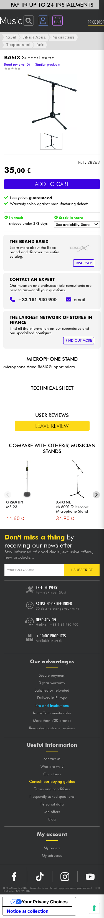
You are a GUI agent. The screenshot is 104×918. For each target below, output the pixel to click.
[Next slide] (96, 494)
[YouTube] (90, 876)
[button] (51, 141)
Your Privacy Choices (45, 901)
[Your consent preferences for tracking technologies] (94, 908)
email (79, 299)
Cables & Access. (34, 37)
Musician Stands (63, 37)
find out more (79, 340)
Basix (40, 44)
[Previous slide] (8, 494)
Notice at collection (28, 911)
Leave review (52, 426)
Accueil (11, 37)
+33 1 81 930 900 (64, 624)
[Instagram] (64, 876)
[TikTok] (39, 876)
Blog (52, 819)
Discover (84, 263)
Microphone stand (18, 44)
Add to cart (52, 184)
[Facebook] (14, 876)
